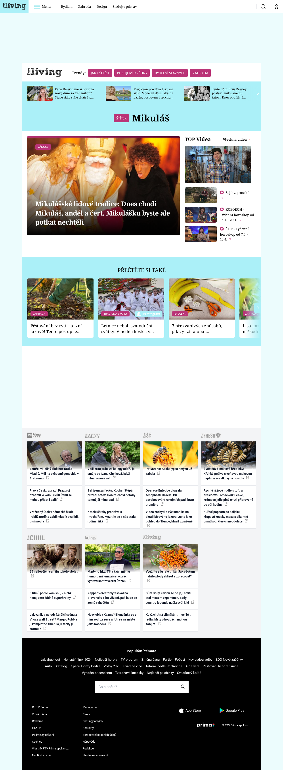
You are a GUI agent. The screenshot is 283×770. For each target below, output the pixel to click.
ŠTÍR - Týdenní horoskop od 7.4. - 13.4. (234, 234)
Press (86, 714)
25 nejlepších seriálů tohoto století (54, 571)
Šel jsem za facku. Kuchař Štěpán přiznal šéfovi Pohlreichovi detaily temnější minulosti (111, 495)
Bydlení (67, 6)
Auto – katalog (56, 666)
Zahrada (84, 6)
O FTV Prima (40, 707)
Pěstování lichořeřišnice (220, 666)
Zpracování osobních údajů (99, 734)
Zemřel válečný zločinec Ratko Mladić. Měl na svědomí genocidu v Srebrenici (54, 473)
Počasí (180, 660)
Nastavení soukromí (95, 755)
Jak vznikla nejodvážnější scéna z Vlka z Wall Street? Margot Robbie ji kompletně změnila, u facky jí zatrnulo (53, 621)
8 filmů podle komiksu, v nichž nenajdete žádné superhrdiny (50, 595)
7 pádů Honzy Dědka (85, 666)
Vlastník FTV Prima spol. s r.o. (50, 748)
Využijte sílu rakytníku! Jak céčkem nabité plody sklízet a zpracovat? (170, 574)
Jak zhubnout (50, 660)
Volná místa (39, 714)
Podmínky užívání (43, 734)
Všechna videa (235, 139)
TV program (129, 660)
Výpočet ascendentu (97, 673)
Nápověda (89, 741)
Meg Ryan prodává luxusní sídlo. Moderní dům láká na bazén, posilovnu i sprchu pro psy (153, 95)
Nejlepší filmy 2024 (77, 660)
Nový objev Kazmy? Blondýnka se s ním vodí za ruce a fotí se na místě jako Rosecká (112, 619)
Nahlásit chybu (41, 755)
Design (102, 6)
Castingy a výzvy (93, 721)
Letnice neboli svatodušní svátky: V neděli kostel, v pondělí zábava (126, 329)
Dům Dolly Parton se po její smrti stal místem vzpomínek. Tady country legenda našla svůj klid (168, 597)
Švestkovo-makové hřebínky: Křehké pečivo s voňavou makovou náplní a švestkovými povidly (228, 473)
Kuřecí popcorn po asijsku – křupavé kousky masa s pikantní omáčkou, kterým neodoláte (226, 516)
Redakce (88, 748)
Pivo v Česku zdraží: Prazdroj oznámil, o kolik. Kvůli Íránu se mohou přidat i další (51, 495)
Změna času (151, 660)
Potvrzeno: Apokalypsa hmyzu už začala (169, 471)
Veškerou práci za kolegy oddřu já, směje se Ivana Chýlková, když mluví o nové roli (111, 473)
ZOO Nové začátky (229, 660)
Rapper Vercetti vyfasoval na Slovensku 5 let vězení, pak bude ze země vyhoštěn (112, 597)
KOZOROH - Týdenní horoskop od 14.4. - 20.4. (237, 214)
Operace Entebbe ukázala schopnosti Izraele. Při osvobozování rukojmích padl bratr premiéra (170, 497)
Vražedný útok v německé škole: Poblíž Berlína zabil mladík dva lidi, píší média (54, 516)
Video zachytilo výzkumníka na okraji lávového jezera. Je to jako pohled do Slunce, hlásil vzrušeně (169, 516)
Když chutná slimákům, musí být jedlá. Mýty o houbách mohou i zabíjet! (168, 619)
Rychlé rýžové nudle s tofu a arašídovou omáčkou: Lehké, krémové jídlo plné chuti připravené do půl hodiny (228, 497)
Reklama (37, 721)
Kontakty (88, 728)
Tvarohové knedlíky (129, 673)
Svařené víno (132, 666)
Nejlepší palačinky (160, 673)
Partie (167, 660)
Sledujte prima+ (125, 6)
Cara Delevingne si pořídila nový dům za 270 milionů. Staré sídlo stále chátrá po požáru (74, 95)
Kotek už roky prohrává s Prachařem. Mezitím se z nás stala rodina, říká (112, 516)
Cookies (37, 741)
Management (91, 707)
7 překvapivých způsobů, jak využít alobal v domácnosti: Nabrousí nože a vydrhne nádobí (197, 329)
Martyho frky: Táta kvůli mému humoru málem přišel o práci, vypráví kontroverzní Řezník (109, 576)
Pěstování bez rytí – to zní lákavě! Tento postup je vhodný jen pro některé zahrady (56, 329)
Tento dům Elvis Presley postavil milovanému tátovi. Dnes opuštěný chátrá (229, 95)
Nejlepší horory (106, 660)
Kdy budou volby (200, 660)
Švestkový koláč (189, 673)
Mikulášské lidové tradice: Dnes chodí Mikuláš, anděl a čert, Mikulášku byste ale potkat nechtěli (102, 213)
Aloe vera (192, 666)
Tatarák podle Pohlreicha (163, 666)
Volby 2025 (112, 666)
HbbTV (36, 728)
